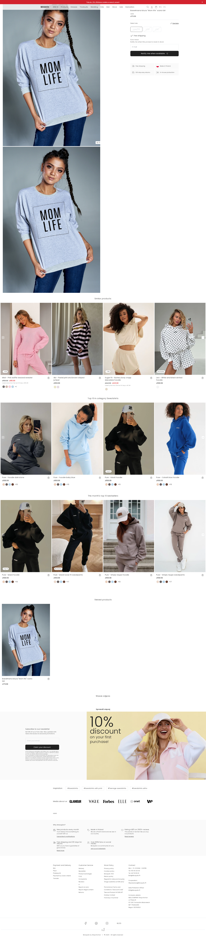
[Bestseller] (180, 338)
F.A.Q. (80, 876)
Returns (81, 892)
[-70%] (128, 338)
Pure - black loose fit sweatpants (68, 575)
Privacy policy (109, 868)
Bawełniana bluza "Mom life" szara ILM (17, 679)
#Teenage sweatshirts (117, 788)
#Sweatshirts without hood (143, 788)
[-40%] (26, 338)
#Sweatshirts (72, 788)
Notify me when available (153, 53)
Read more (60, 850)
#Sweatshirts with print (93, 788)
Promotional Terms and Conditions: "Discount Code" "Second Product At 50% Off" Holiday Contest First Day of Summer (113, 892)
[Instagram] (107, 923)
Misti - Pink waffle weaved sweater (17, 377)
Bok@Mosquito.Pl (134, 875)
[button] (156, 7)
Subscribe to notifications (66, 836)
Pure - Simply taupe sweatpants (170, 575)
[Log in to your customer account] (152, 7)
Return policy (108, 876)
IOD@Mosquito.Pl (134, 890)
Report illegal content (86, 890)
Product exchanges (85, 874)
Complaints (83, 879)
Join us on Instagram (98, 848)
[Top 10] (128, 438)
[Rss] (119, 923)
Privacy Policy (52, 757)
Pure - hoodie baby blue (64, 477)
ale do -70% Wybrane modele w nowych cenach (104, 2)
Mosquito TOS (109, 874)
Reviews (81, 882)
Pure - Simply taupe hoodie (117, 575)
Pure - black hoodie (113, 477)
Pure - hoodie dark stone (13, 477)
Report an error (84, 887)
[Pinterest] (96, 923)
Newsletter (82, 871)
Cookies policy (109, 871)
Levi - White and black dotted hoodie (169, 378)
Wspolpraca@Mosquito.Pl (137, 883)
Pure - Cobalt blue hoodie (167, 477)
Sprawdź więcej (103, 709)
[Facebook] (85, 923)
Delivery (81, 868)
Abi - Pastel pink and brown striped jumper (69, 378)
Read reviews (129, 836)
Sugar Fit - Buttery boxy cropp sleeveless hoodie (118, 378)
